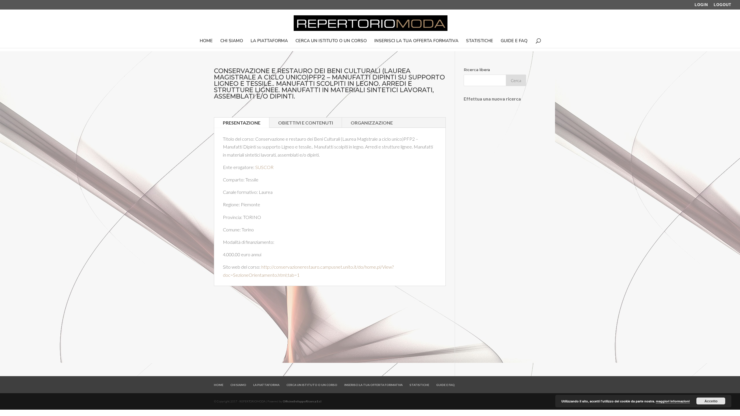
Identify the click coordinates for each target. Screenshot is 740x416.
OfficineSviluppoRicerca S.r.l (302, 401)
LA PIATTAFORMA (269, 41)
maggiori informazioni (673, 401)
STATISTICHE (479, 41)
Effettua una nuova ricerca (492, 98)
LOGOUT (722, 5)
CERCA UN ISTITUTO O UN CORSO (331, 41)
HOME (206, 41)
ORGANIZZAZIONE (372, 122)
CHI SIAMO (231, 41)
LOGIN (701, 5)
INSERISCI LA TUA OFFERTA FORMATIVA (416, 41)
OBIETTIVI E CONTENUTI (305, 122)
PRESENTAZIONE (241, 122)
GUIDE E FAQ (514, 41)
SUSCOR (264, 167)
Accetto (710, 401)
